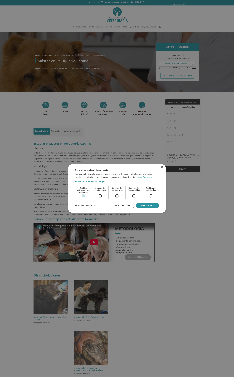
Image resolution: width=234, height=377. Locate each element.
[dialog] (117, 188)
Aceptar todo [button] (147, 205)
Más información (144, 177)
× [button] (162, 167)
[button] (117, 182)
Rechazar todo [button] (122, 205)
